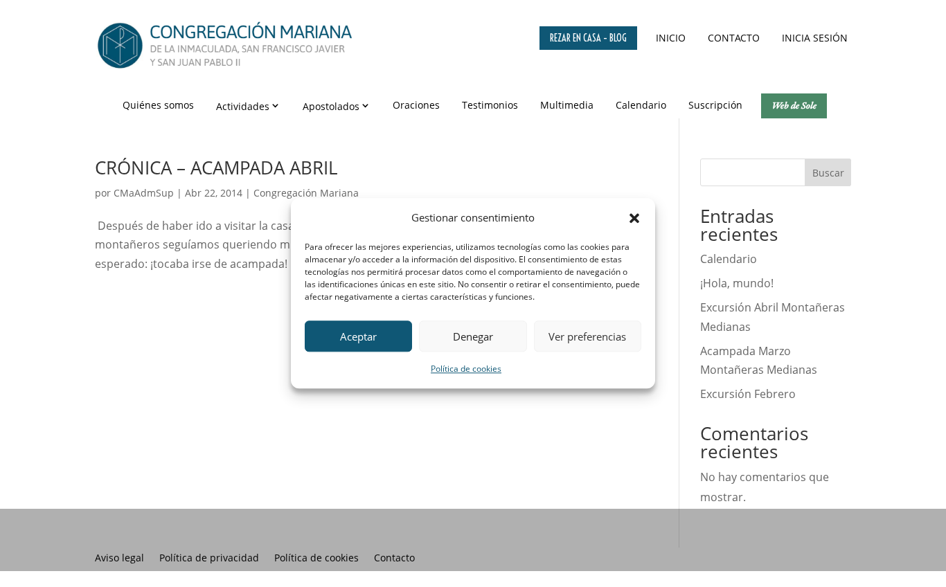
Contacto (734, 37)
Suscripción (715, 104)
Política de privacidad (209, 558)
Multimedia (567, 104)
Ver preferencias (587, 336)
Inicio (671, 37)
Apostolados (331, 106)
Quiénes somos (158, 104)
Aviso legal (119, 558)
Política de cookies (466, 369)
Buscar (828, 172)
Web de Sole (793, 105)
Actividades (242, 106)
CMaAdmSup (144, 192)
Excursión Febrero (748, 393)
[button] (634, 218)
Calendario (641, 104)
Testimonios (490, 104)
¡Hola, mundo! (737, 283)
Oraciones (416, 104)
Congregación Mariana (306, 192)
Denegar (473, 336)
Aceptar (358, 336)
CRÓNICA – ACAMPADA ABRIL (216, 167)
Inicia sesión (815, 37)
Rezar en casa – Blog (588, 38)
